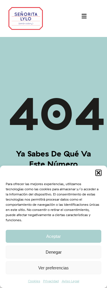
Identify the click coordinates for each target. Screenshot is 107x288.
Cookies (34, 281)
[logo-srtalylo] (26, 9)
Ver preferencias (53, 267)
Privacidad (51, 281)
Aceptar (53, 236)
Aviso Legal (70, 281)
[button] (98, 173)
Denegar (54, 252)
